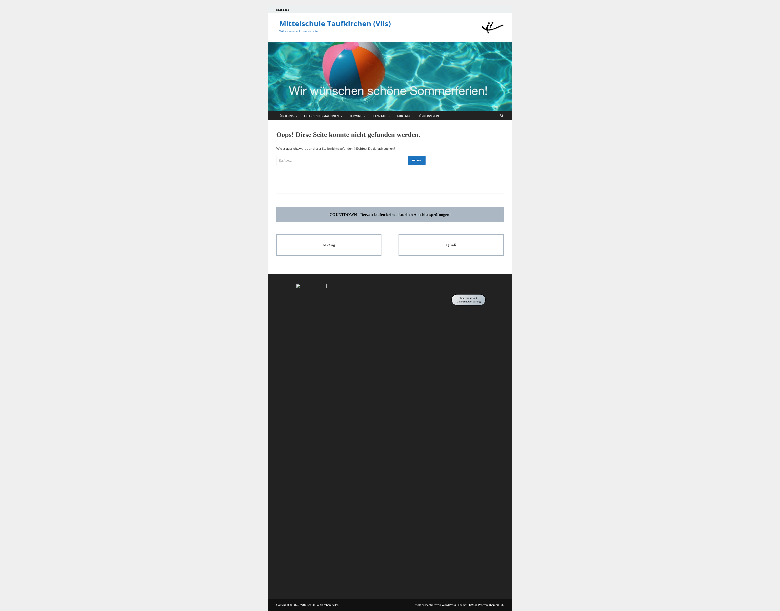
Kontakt (404, 116)
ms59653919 (390, 181)
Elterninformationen (321, 116)
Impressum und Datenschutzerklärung (469, 299)
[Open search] (502, 115)
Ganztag (379, 116)
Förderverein (428, 116)
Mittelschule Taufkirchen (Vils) (335, 23)
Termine (355, 116)
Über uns (287, 116)
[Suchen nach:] (351, 160)
